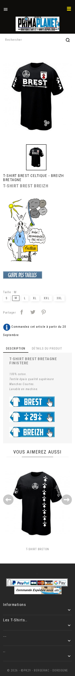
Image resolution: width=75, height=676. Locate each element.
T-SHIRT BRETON (37, 549)
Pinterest (43, 312)
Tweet (33, 312)
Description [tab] (15, 348)
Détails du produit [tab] (47, 348)
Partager (22, 312)
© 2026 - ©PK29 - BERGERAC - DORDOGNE (37, 670)
